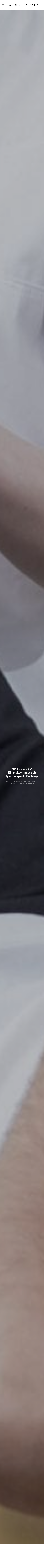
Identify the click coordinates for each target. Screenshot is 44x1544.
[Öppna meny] (2, 5)
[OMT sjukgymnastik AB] (24, 5)
